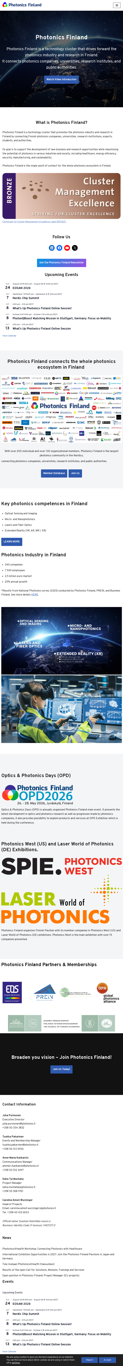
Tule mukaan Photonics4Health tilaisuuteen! (28, 1264)
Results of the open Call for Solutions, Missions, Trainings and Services (43, 1270)
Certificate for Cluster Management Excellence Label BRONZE (34, 221)
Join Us (75, 473)
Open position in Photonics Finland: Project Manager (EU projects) (41, 1275)
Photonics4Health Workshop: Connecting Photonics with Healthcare (42, 1249)
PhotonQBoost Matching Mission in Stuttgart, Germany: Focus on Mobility (62, 318)
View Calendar (9, 336)
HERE (34, 594)
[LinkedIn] (52, 248)
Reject (89, 1360)
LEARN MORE (12, 541)
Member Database (54, 473)
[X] (75, 248)
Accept (107, 1360)
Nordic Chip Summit (26, 298)
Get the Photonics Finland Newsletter (61, 262)
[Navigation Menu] (117, 5)
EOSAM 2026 (22, 288)
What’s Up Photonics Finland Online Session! (42, 308)
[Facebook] (59, 248)
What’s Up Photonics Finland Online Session (42, 329)
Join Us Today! (61, 1069)
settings (16, 1363)
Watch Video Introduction (61, 79)
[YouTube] (67, 248)
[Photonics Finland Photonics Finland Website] (21, 5)
